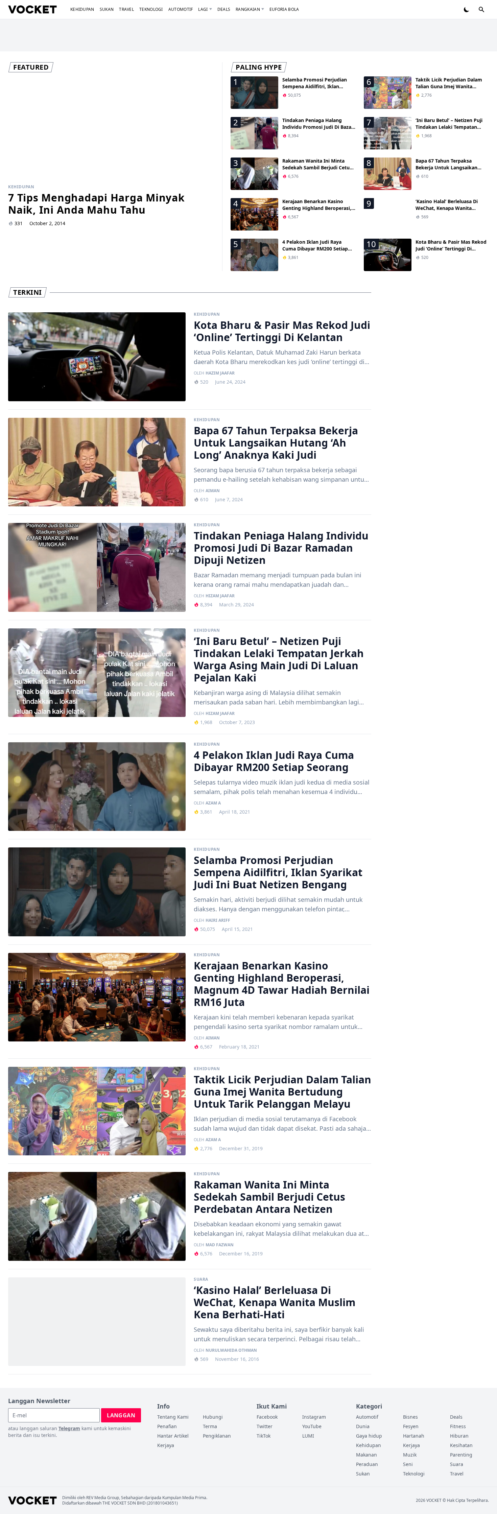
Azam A (213, 803)
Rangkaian (248, 9)
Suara (201, 1279)
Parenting (461, 1454)
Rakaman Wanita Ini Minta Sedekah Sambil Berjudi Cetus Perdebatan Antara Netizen (317, 167)
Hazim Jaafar (220, 373)
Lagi (203, 9)
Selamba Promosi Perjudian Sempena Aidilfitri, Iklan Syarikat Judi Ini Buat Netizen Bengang (316, 89)
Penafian (167, 1426)
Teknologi (151, 9)
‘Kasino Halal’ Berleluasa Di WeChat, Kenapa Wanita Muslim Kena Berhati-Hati (447, 208)
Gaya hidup (369, 1436)
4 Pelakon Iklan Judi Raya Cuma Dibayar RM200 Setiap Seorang (315, 249)
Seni (408, 1464)
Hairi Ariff (218, 920)
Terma (210, 1426)
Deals (224, 9)
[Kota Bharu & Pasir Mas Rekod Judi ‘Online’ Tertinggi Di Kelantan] (97, 356)
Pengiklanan (217, 1436)
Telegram (69, 1428)
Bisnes (410, 1417)
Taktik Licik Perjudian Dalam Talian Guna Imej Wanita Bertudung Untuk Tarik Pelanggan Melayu (449, 89)
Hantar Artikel (173, 1436)
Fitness (458, 1426)
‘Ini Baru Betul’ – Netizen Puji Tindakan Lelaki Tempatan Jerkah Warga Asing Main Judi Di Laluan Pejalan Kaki (450, 130)
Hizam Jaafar (220, 596)
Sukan (107, 9)
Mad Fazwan (220, 1245)
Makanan (366, 1454)
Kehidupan (82, 9)
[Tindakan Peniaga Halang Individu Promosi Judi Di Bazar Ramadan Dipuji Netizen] (97, 567)
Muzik (410, 1454)
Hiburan (459, 1436)
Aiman (213, 491)
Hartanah (413, 1436)
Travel (126, 9)
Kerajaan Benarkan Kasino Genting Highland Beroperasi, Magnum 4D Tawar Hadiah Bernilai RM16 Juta (316, 211)
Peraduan (367, 1464)
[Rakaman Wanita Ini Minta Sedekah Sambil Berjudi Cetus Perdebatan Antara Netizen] (97, 1216)
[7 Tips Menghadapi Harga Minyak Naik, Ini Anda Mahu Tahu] (111, 127)
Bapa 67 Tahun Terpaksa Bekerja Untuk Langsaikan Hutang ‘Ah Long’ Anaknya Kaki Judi (447, 171)
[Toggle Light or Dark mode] (466, 9)
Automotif (180, 9)
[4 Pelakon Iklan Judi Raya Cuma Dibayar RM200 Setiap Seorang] (97, 786)
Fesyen (411, 1426)
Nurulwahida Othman (231, 1350)
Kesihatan (461, 1445)
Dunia (363, 1426)
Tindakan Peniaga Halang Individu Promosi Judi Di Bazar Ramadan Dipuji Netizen (317, 127)
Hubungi (213, 1417)
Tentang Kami (173, 1417)
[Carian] (481, 9)
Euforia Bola (284, 9)
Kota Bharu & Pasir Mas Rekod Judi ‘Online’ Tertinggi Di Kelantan (451, 249)
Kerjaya (165, 1445)
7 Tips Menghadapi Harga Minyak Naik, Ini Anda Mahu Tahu (96, 204)
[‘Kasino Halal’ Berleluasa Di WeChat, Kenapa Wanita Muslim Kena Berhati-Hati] (97, 1321)
